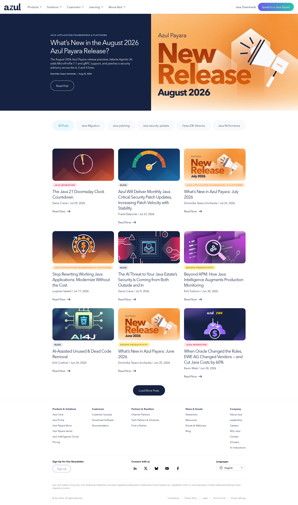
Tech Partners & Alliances (145, 420)
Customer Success (102, 414)
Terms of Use (219, 497)
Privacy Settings (238, 497)
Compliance (173, 497)
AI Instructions (238, 447)
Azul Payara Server (62, 431)
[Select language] (225, 6)
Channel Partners (140, 414)
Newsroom (192, 414)
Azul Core (57, 414)
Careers (234, 425)
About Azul (236, 414)
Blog (188, 431)
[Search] (217, 6)
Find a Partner (139, 425)
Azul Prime (58, 420)
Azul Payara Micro (62, 425)
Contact (234, 436)
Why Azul (235, 431)
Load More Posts (149, 390)
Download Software (103, 420)
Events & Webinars (196, 425)
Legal (205, 497)
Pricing (56, 442)
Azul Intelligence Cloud (65, 436)
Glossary (234, 442)
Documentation (100, 425)
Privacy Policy (191, 497)
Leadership (236, 420)
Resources (191, 420)
